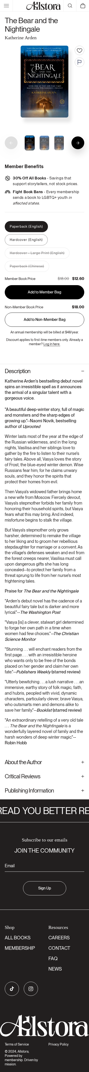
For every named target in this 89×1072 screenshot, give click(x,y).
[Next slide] (77, 142)
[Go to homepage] (44, 1026)
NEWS (55, 969)
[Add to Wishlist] (79, 50)
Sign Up (44, 888)
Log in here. (51, 344)
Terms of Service (17, 1044)
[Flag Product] (79, 62)
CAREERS (59, 938)
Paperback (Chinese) (29, 268)
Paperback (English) (26, 226)
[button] (6, 5)
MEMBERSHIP (20, 948)
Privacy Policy (58, 1044)
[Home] (43, 5)
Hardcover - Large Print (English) (40, 255)
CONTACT (59, 948)
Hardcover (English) (26, 240)
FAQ (53, 958)
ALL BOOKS (17, 938)
